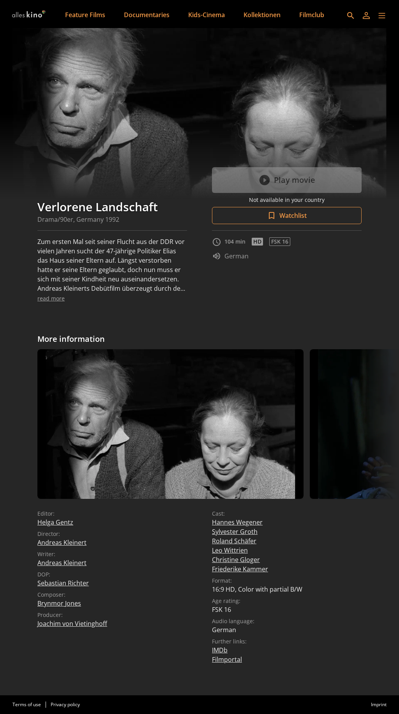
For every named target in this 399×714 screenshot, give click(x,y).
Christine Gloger (236, 559)
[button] (382, 15)
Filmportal (227, 659)
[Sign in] (366, 15)
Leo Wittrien (230, 550)
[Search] (350, 15)
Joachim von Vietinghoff (72, 623)
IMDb (220, 650)
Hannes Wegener (237, 522)
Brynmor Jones (59, 603)
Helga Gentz (55, 522)
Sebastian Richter (63, 583)
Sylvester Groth (235, 531)
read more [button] (51, 298)
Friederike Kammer (240, 569)
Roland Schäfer (234, 541)
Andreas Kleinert (62, 542)
